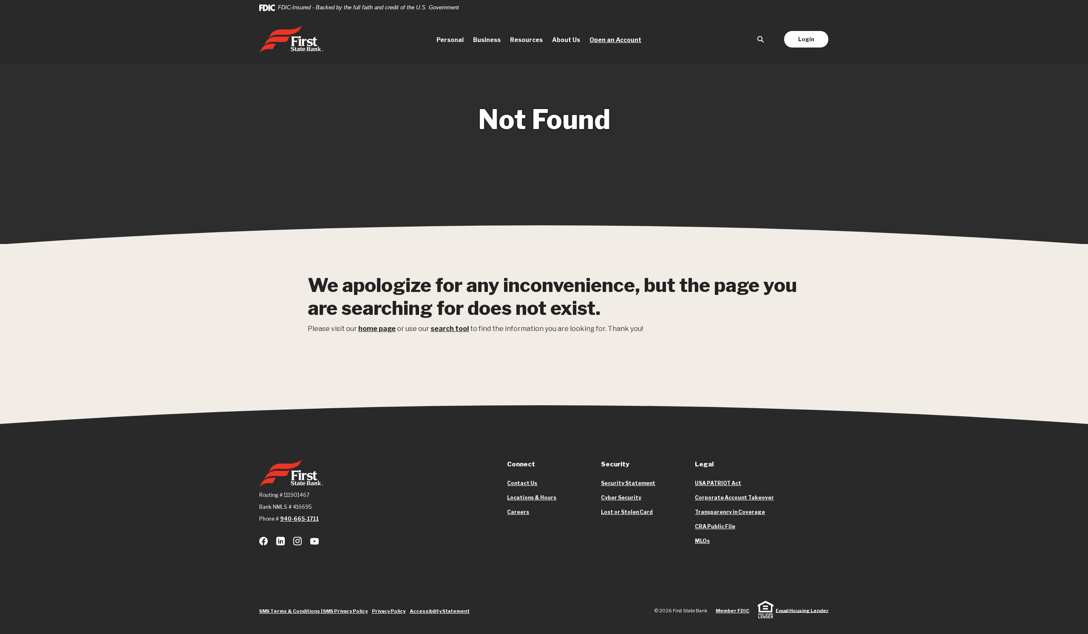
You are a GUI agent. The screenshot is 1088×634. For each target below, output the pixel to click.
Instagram (297, 541)
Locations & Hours (531, 497)
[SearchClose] (761, 39)
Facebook (263, 541)
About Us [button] (566, 39)
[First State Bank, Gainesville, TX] (291, 39)
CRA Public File (715, 526)
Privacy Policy (388, 611)
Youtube (314, 541)
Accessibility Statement (440, 611)
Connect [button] (521, 464)
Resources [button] (526, 39)
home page (377, 329)
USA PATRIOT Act (718, 483)
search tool (450, 329)
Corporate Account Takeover (734, 498)
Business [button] (487, 39)
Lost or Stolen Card (627, 512)
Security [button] (615, 464)
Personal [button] (450, 39)
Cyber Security (621, 497)
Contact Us (522, 483)
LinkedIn (280, 541)
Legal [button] (704, 464)
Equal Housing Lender (802, 610)
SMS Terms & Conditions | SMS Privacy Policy (313, 611)
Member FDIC (732, 611)
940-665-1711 (299, 519)
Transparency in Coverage (730, 512)
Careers (518, 512)
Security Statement (628, 483)
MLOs (702, 541)
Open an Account (617, 39)
